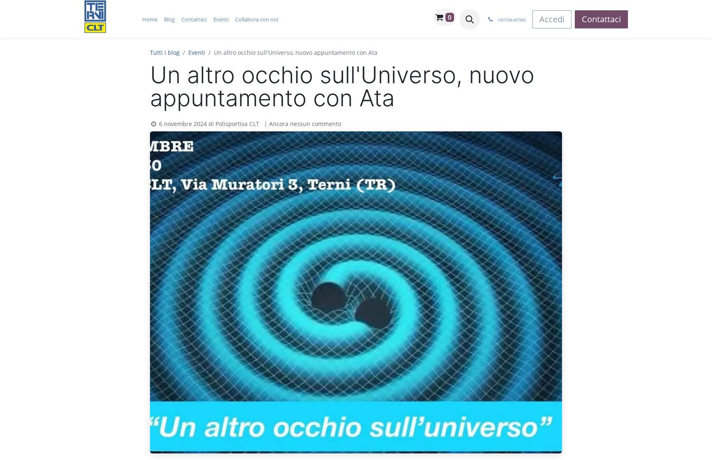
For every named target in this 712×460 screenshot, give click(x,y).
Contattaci (601, 19)
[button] (469, 19)
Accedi (551, 19)
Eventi (196, 52)
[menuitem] (150, 19)
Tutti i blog (165, 52)
